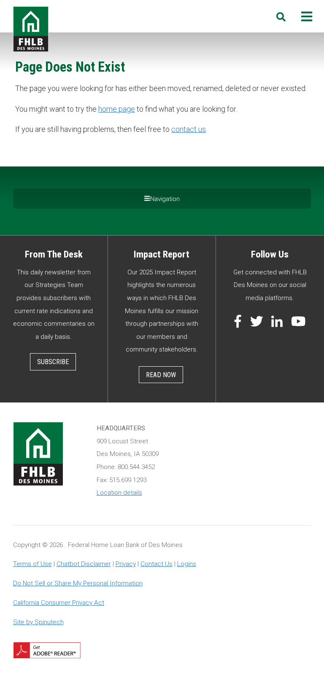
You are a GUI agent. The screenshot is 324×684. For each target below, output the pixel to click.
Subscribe (53, 362)
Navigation (165, 199)
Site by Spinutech (38, 622)
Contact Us (156, 564)
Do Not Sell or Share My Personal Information (78, 583)
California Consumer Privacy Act (58, 602)
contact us (188, 129)
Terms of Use (32, 564)
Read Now (161, 375)
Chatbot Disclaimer (84, 564)
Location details (119, 492)
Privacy (126, 564)
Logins (186, 564)
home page (116, 109)
